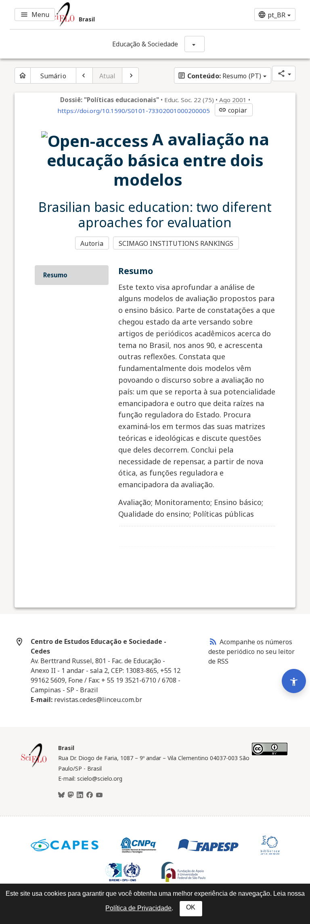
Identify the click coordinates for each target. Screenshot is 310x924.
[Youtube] (99, 795)
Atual (107, 75)
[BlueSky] (61, 795)
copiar (232, 110)
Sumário (53, 75)
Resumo (55, 275)
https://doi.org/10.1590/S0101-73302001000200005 (133, 111)
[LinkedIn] (80, 795)
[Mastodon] (70, 795)
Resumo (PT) (219, 75)
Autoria (91, 243)
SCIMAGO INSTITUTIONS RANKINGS (176, 243)
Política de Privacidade (138, 908)
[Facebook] (89, 795)
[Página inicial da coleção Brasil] (34, 766)
